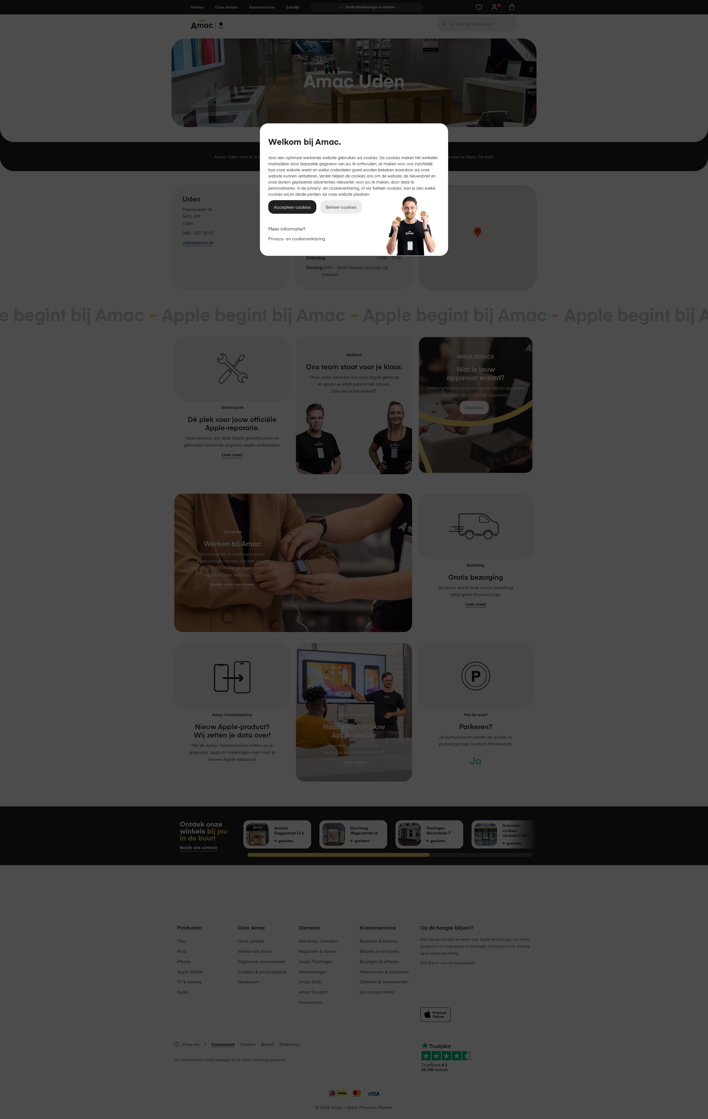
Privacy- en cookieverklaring (296, 238)
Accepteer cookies (292, 207)
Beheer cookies (341, 207)
